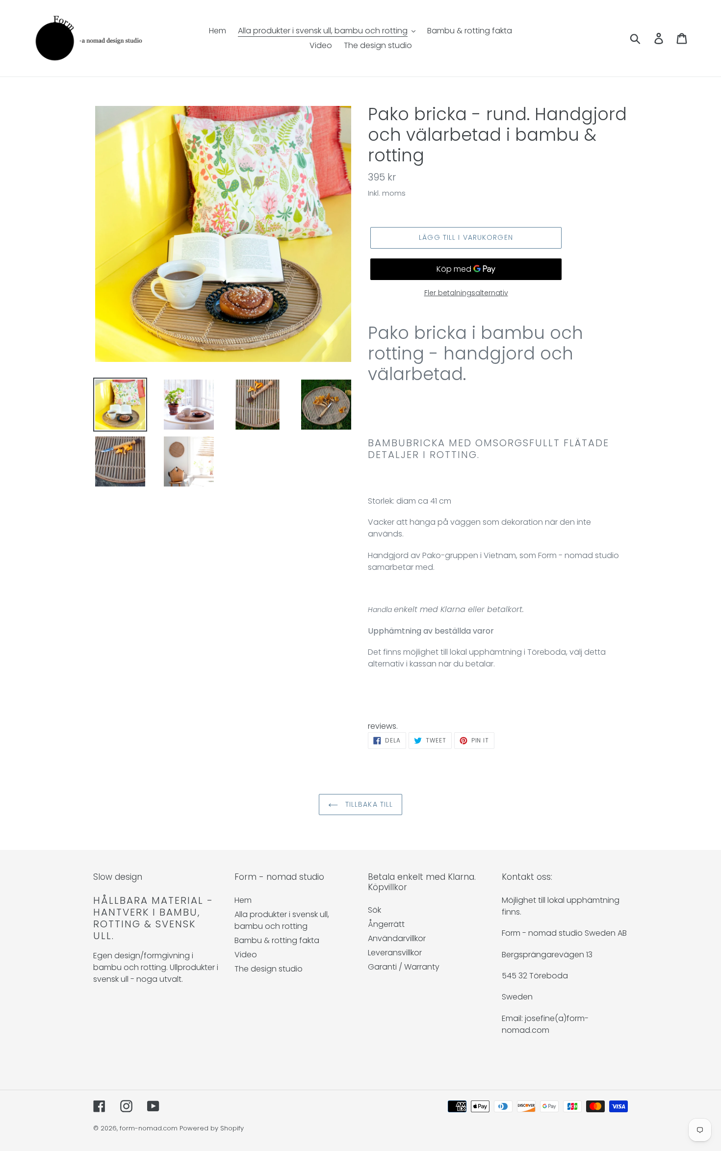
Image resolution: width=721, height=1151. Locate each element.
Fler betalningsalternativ (466, 293)
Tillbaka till (368, 804)
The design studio (268, 968)
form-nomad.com (149, 1128)
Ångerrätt (386, 924)
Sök (374, 910)
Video (245, 954)
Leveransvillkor (395, 952)
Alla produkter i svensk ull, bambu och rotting (281, 920)
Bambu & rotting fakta (276, 940)
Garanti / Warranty (403, 966)
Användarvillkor (397, 938)
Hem (243, 900)
